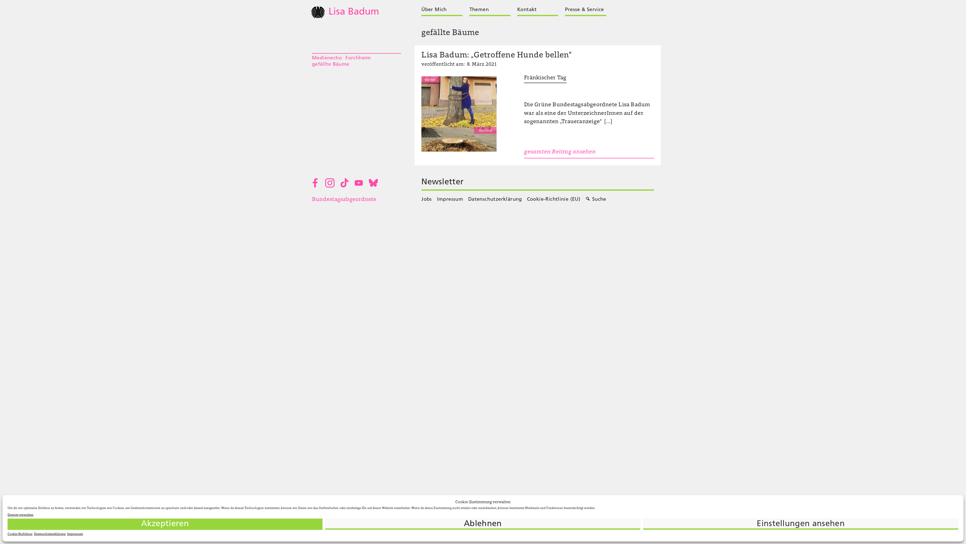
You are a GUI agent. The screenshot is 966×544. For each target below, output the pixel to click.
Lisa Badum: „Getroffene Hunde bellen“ (496, 55)
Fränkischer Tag (545, 78)
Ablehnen (483, 524)
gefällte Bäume (330, 64)
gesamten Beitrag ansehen (559, 152)
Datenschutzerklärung (50, 534)
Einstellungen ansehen (801, 524)
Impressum (75, 534)
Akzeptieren (165, 524)
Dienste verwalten (20, 515)
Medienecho (327, 58)
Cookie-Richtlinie (20, 534)
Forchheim (358, 58)
